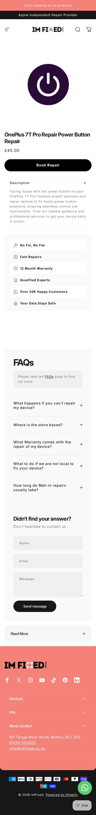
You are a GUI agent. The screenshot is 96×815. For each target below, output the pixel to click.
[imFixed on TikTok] (53, 680)
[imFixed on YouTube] (42, 680)
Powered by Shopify (62, 794)
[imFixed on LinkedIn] (76, 680)
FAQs (49, 376)
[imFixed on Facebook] (7, 680)
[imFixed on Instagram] (30, 680)
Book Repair (48, 165)
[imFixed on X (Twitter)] (18, 680)
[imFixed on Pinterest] (65, 680)
